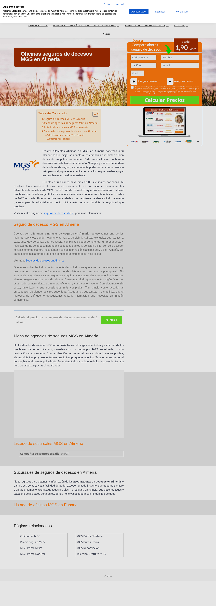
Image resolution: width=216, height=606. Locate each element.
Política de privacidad (114, 4)
